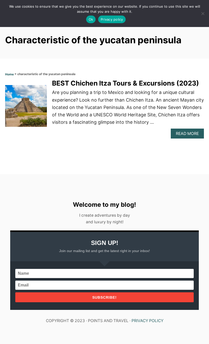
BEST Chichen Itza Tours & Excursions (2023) (125, 83)
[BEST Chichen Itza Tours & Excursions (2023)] (26, 108)
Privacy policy (112, 19)
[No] (202, 13)
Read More (189, 135)
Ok (91, 19)
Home (9, 74)
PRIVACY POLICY (147, 320)
